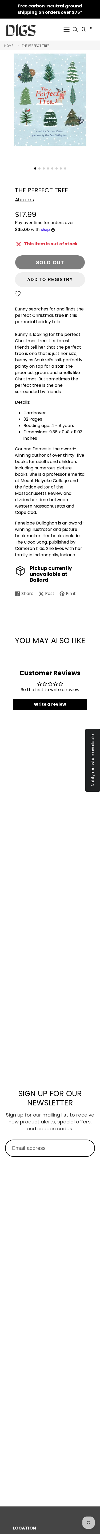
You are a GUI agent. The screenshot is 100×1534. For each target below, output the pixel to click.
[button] (35, 168)
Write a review (50, 704)
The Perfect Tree (35, 45)
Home (8, 45)
